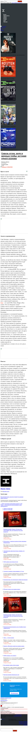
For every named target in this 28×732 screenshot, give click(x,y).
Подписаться (14, 693)
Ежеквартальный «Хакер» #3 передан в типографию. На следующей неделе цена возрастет (13, 530)
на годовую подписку (17, 2)
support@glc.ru (19, 714)
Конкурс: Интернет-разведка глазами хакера (13, 646)
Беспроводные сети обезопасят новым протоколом (15, 579)
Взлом (4, 491)
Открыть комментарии (6, 697)
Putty (2, 303)
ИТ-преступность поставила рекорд (11, 589)
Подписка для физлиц (23, 721)
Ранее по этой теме (7, 509)
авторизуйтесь (4, 700)
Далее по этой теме (7, 508)
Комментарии (4, 164)
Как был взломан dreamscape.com (11, 674)
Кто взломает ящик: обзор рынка (11, 665)
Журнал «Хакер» (5, 162)
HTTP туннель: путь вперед (9, 655)
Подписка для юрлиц (23, 722)
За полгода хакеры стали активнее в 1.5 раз (13, 571)
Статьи (7, 491)
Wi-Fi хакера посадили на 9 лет (10, 561)
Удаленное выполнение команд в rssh (11, 503)
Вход (26, 2)
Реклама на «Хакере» (23, 723)
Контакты (25, 724)
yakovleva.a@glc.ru (18, 715)
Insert (14, 730)
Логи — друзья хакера (8, 637)
